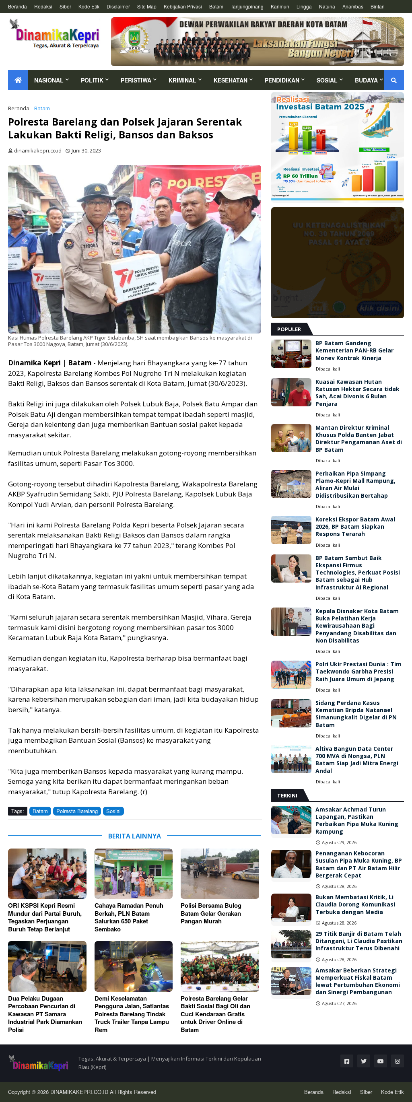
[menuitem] (18, 80)
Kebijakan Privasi (183, 6)
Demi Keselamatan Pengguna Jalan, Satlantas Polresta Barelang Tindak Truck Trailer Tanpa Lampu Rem (132, 1014)
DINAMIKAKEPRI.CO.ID (80, 1092)
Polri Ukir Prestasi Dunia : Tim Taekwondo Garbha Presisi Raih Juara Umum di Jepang (358, 671)
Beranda (17, 6)
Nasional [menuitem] (49, 80)
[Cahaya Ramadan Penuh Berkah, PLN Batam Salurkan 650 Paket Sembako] (134, 874)
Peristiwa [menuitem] (136, 80)
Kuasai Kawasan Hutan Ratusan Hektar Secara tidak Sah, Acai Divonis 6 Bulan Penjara (357, 393)
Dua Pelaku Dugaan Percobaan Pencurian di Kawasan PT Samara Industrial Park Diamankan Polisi (45, 1014)
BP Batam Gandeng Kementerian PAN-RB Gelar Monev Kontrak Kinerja (354, 350)
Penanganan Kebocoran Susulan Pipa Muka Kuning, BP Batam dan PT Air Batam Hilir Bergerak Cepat (358, 864)
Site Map (147, 6)
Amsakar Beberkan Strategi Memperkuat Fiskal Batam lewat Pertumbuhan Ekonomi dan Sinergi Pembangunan (357, 981)
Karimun (280, 6)
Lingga (304, 6)
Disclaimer (118, 6)
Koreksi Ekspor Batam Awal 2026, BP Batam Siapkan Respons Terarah (355, 527)
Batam (216, 6)
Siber (65, 6)
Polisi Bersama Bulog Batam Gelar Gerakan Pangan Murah (211, 913)
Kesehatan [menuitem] (230, 80)
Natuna (327, 6)
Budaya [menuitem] (366, 80)
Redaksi (43, 6)
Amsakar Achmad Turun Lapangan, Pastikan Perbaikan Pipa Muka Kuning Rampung (356, 820)
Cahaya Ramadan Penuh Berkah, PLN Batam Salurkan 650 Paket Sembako (129, 917)
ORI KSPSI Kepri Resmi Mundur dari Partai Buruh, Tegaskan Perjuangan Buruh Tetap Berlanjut (45, 917)
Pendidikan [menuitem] (282, 80)
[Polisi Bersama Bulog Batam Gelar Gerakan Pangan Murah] (220, 874)
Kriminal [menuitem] (182, 80)
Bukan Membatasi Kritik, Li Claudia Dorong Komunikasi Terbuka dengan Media (355, 904)
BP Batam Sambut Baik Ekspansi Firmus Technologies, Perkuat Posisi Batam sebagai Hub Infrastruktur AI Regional (357, 572)
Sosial (113, 811)
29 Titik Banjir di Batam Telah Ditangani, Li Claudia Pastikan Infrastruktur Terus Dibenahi (358, 941)
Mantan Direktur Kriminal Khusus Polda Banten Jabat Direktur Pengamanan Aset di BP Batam (358, 438)
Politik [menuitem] (92, 80)
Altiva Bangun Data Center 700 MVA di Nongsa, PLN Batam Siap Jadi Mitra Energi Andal (356, 759)
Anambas (352, 6)
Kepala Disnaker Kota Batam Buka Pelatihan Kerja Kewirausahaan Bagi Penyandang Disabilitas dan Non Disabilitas (357, 626)
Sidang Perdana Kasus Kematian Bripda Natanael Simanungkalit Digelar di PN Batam (356, 714)
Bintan (378, 6)
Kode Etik (88, 6)
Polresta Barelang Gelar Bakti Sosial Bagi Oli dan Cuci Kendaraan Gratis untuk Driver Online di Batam (215, 1014)
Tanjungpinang (247, 6)
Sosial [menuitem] (327, 80)
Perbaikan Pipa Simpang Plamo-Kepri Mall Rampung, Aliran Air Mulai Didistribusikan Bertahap (355, 484)
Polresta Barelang (77, 811)
